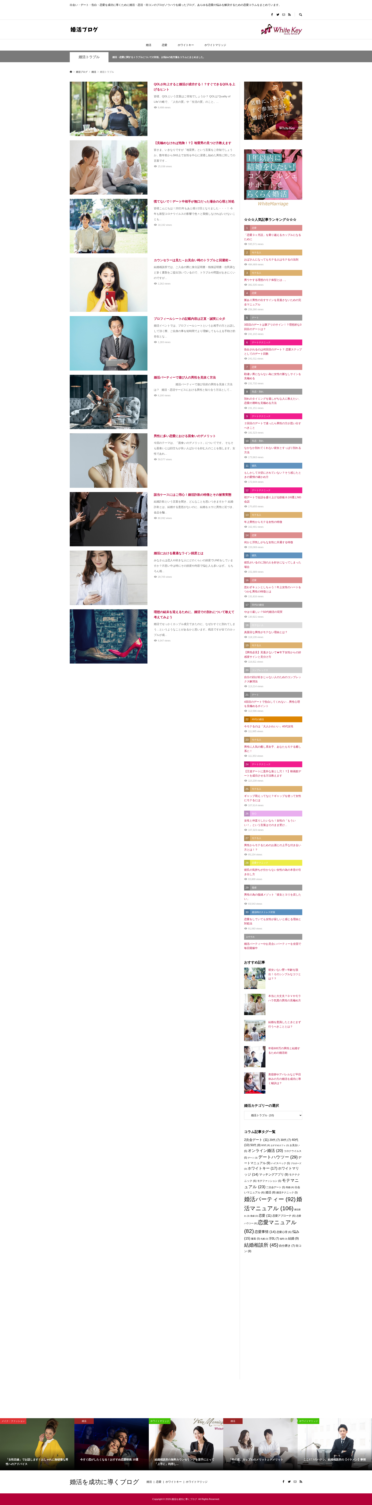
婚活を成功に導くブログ (104, 1481)
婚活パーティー (270, 1199)
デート (252, 1158)
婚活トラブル (89, 57)
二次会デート (275, 1187)
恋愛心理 (284, 1231)
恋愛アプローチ (284, 1215)
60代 (265, 1145)
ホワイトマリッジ (215, 45)
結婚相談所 (261, 1245)
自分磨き (287, 1245)
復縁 (254, 1216)
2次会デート (256, 1140)
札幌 (264, 1239)
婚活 (148, 45)
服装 (255, 1238)
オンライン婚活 (265, 1150)
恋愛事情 (265, 1232)
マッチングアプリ (273, 1174)
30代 (286, 1139)
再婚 (290, 1187)
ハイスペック (280, 1163)
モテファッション (269, 1180)
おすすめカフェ (280, 1145)
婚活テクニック (287, 1192)
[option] (37, 1444)
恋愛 (164, 45)
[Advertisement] (273, 1321)
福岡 (283, 1239)
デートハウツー (278, 1157)
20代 (275, 1139)
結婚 (293, 1238)
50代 (255, 1145)
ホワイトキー (186, 45)
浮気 (274, 1238)
